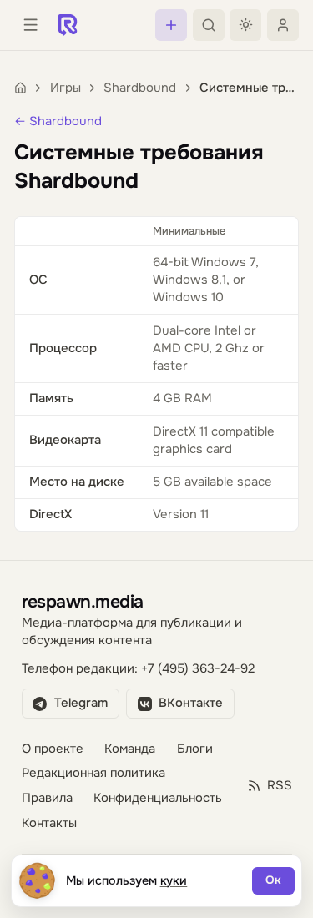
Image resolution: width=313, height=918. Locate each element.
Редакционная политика (93, 773)
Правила (47, 798)
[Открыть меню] (30, 25)
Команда (129, 749)
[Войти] (283, 25)
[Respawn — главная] (67, 25)
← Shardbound (58, 121)
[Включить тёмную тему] (245, 25)
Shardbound (139, 88)
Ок (273, 880)
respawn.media (83, 601)
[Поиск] (209, 25)
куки (174, 880)
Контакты (49, 823)
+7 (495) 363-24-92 (198, 669)
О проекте (52, 749)
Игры (65, 88)
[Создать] (171, 25)
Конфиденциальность (157, 798)
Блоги (195, 749)
